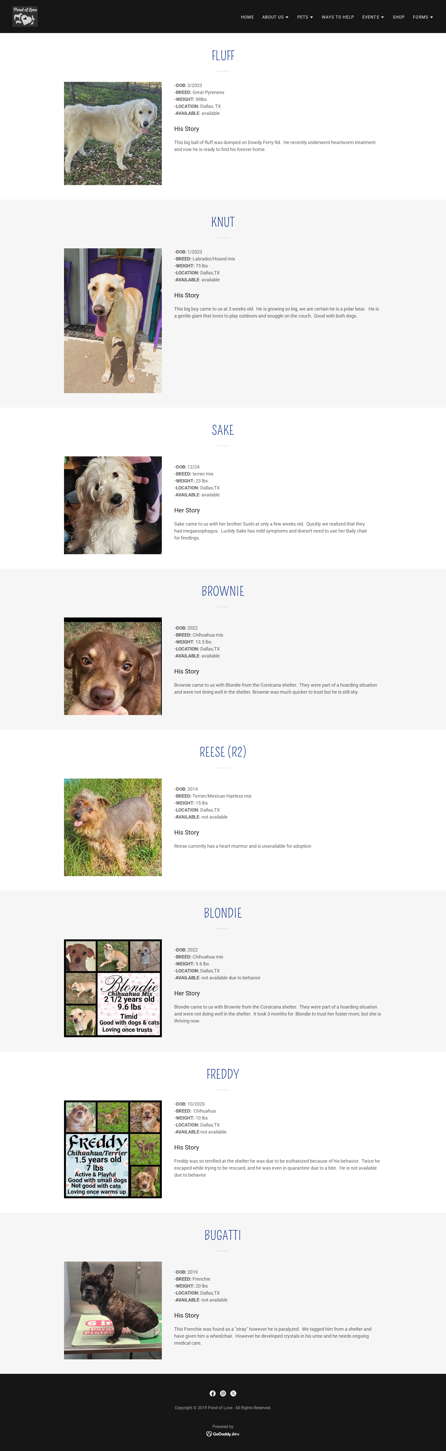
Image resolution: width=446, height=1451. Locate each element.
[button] (275, 17)
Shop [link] (399, 17)
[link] (25, 16)
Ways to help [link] (338, 17)
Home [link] (247, 17)
